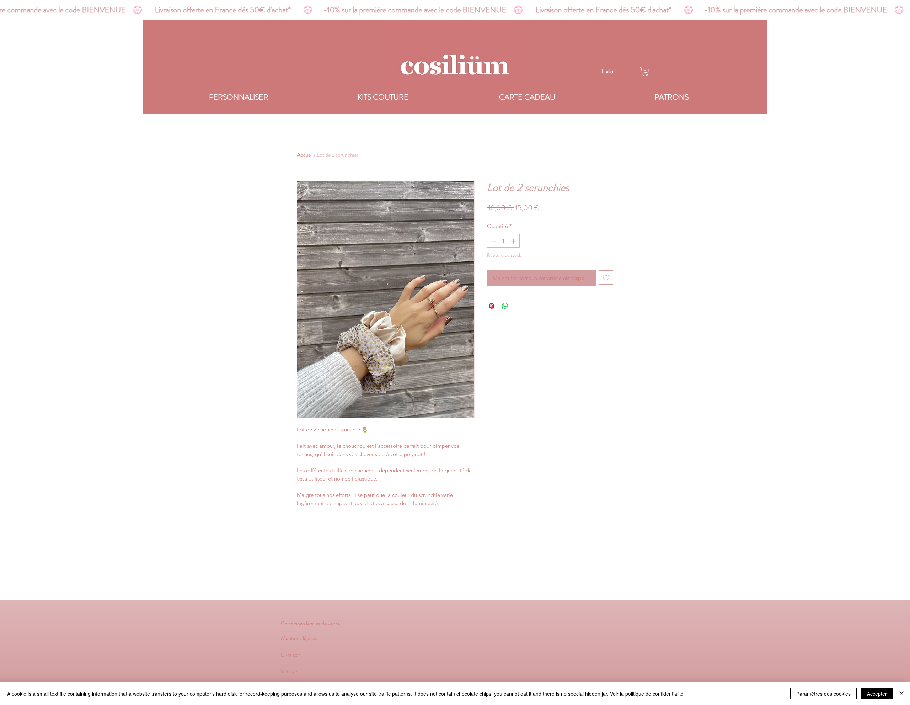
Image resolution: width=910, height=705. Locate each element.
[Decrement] (493, 241)
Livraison (290, 655)
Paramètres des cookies (823, 693)
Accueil (305, 154)
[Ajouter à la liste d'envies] (606, 277)
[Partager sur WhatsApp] (505, 306)
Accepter (877, 693)
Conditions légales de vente (310, 623)
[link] (645, 71)
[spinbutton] (503, 241)
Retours (289, 671)
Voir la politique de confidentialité (647, 693)
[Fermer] (901, 693)
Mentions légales (299, 638)
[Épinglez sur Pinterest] (491, 306)
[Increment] (514, 241)
